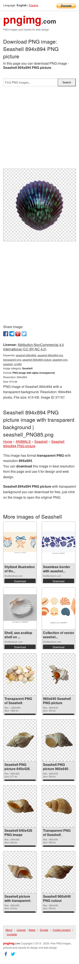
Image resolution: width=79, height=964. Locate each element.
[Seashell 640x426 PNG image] (20, 806)
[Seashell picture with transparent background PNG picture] (20, 872)
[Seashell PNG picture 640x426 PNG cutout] (20, 740)
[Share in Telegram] (11, 333)
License (21, 930)
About (8, 930)
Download (20, 581)
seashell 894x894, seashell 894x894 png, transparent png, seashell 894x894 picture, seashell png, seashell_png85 (35, 359)
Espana (33, 5)
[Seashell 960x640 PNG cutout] (58, 872)
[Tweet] (24, 333)
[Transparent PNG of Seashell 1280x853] (20, 674)
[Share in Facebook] (5, 333)
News (32, 930)
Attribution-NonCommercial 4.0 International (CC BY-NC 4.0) (33, 346)
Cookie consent (62, 930)
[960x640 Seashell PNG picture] (58, 674)
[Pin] (17, 333)
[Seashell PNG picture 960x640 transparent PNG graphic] (58, 740)
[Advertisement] (39, 129)
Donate (44, 930)
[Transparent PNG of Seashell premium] (58, 806)
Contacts (12, 934)
